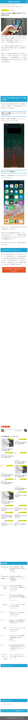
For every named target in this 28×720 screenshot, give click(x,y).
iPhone (6, 4)
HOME (3, 4)
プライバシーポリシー (7, 704)
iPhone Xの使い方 (12, 4)
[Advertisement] (14, 79)
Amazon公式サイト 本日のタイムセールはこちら (13, 269)
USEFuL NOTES (14, 2)
